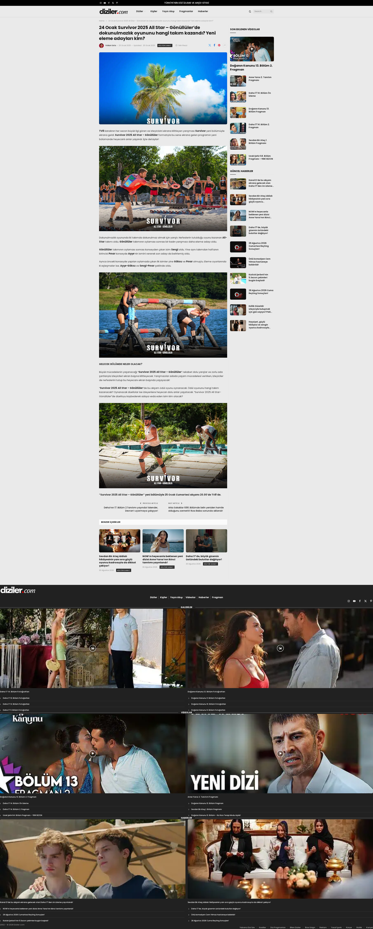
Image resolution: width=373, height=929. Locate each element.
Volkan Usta (110, 45)
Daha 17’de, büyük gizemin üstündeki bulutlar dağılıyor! (204, 558)
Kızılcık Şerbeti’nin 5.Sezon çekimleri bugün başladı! (258, 277)
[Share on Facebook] (214, 45)
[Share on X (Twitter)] (210, 45)
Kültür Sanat (165, 45)
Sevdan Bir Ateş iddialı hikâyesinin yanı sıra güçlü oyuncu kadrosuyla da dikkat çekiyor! (117, 561)
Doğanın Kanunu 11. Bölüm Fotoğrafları (208, 698)
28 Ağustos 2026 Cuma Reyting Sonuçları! (261, 292)
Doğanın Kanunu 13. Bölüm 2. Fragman (251, 68)
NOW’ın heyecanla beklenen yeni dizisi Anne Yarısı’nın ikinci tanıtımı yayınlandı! (162, 559)
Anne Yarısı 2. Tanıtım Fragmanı (260, 79)
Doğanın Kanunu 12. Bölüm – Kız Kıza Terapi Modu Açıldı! (216, 815)
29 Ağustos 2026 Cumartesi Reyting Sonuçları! (259, 246)
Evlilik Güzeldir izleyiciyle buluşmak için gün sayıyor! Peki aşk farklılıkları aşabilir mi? (261, 309)
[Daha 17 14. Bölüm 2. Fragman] (238, 128)
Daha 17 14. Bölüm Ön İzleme (260, 94)
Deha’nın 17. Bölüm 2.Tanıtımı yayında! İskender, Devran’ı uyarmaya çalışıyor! (131, 509)
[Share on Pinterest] (219, 45)
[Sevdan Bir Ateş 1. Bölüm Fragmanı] (238, 144)
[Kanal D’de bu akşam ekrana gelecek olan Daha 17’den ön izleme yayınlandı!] (238, 183)
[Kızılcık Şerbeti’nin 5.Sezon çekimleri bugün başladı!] (238, 278)
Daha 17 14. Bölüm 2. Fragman (259, 126)
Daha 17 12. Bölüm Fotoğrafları (16, 704)
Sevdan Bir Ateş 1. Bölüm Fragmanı (258, 142)
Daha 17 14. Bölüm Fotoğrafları (14, 691)
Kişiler (154, 11)
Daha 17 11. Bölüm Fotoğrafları (16, 710)
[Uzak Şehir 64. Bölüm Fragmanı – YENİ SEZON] (238, 159)
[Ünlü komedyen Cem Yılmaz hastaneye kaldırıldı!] (238, 262)
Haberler (203, 11)
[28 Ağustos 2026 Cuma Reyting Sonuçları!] (238, 294)
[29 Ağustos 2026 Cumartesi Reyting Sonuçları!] (238, 246)
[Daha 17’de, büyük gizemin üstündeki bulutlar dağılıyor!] (206, 540)
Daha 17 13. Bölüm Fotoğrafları (16, 698)
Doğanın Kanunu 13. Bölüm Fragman (259, 110)
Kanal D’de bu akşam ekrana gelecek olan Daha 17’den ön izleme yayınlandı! (260, 183)
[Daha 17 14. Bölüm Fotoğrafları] (92, 648)
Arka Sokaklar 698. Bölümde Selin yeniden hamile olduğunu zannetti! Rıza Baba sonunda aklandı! (196, 509)
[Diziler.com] (114, 11)
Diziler (139, 11)
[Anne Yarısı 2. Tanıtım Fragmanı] (238, 81)
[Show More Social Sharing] (224, 45)
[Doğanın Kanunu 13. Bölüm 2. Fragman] (252, 49)
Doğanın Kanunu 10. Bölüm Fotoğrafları (208, 704)
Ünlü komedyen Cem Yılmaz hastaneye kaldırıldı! (259, 261)
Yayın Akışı (168, 11)
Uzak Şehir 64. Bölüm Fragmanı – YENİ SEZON (261, 157)
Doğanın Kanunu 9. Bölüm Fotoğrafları (208, 710)
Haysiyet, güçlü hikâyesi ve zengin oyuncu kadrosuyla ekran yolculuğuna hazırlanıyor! (259, 324)
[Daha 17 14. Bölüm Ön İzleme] (238, 96)
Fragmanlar (186, 11)
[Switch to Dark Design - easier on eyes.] (250, 11)
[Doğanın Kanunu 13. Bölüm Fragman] (238, 112)
